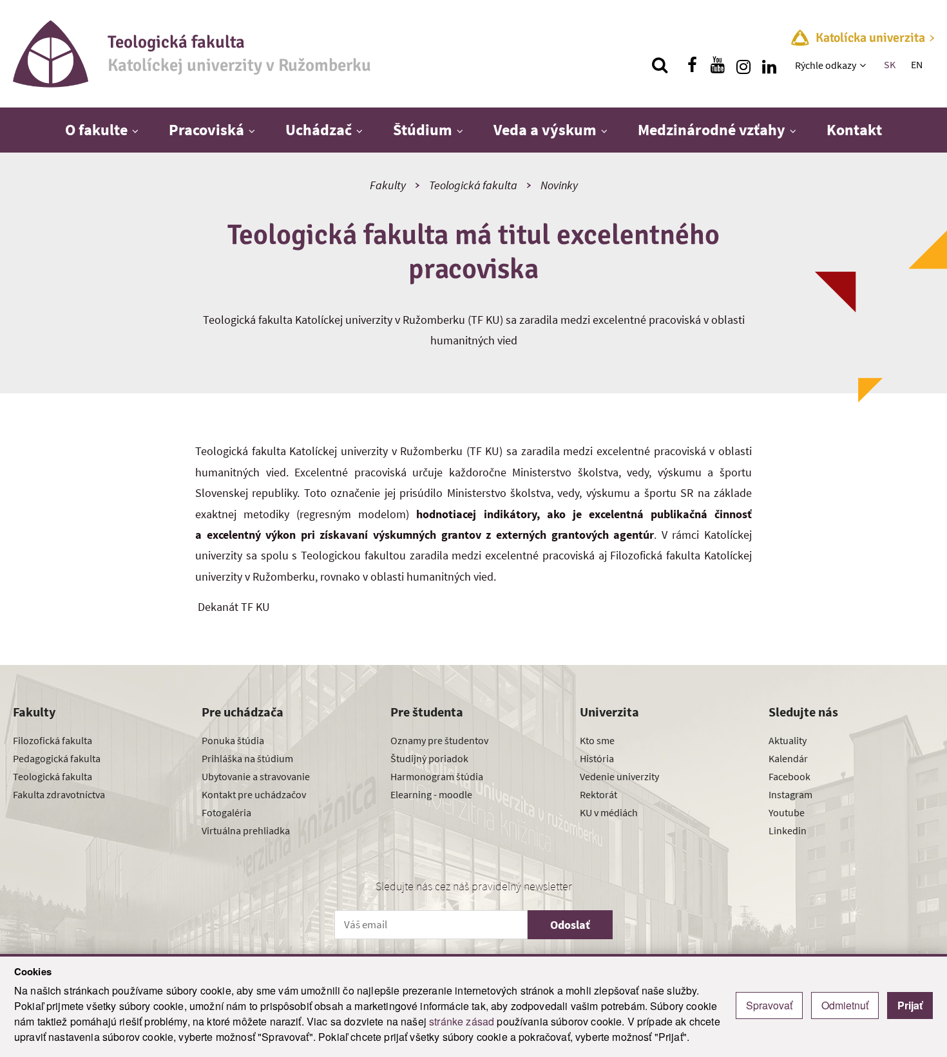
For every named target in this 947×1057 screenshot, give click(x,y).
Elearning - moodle (431, 794)
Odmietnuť (844, 1005)
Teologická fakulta (473, 185)
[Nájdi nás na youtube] (718, 65)
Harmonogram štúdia (436, 776)
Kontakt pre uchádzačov (254, 794)
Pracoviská (206, 130)
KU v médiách (609, 812)
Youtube (787, 812)
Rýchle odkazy (825, 65)
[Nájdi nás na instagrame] (743, 65)
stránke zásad (461, 1021)
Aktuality (788, 740)
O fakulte (96, 130)
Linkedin (788, 830)
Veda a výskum (545, 130)
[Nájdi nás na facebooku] (692, 65)
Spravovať (769, 1005)
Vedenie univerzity (619, 776)
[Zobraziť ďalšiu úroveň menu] (864, 65)
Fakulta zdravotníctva (59, 794)
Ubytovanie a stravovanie (256, 776)
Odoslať (570, 924)
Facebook (789, 776)
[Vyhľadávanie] (660, 65)
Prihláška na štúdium (247, 758)
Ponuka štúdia (233, 740)
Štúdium (422, 130)
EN (917, 64)
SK (889, 64)
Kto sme (597, 740)
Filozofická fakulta (52, 740)
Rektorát (598, 794)
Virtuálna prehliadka (246, 830)
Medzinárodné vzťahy (711, 130)
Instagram (790, 794)
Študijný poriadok (429, 758)
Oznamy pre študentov (439, 740)
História (597, 758)
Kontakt (854, 130)
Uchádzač (318, 130)
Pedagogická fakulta (56, 758)
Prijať (910, 1005)
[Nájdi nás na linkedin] (769, 65)
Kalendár (788, 758)
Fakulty (388, 185)
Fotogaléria (226, 812)
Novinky (559, 185)
